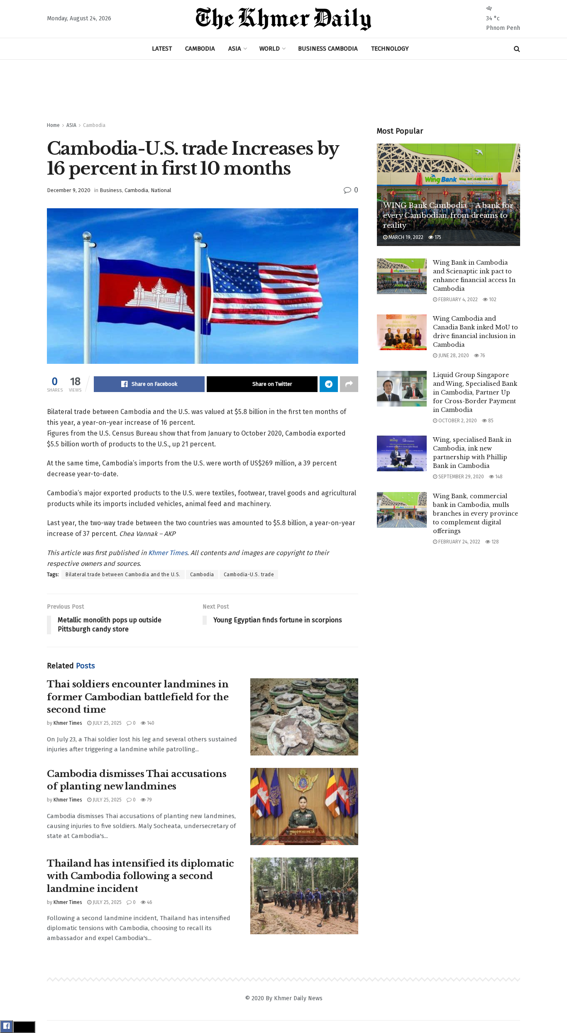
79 (149, 800)
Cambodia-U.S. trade (249, 574)
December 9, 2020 (68, 190)
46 (149, 902)
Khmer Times (167, 553)
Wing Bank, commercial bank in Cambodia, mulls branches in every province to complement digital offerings (475, 513)
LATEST (162, 48)
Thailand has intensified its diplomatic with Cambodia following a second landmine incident (140, 876)
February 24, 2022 (458, 542)
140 (150, 723)
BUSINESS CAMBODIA (328, 48)
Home (53, 125)
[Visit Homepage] (283, 19)
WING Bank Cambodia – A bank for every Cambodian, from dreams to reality (448, 215)
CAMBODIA (200, 48)
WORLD (269, 48)
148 (498, 477)
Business (111, 190)
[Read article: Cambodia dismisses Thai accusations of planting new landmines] (304, 806)
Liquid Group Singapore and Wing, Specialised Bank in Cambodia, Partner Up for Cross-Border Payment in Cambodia (475, 392)
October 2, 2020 (457, 421)
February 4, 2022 (457, 299)
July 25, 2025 (106, 723)
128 (494, 542)
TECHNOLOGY (390, 48)
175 (437, 237)
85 (490, 421)
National (161, 190)
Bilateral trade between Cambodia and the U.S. (123, 574)
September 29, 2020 (460, 477)
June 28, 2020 (453, 355)
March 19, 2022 (405, 237)
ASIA (234, 48)
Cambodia (94, 125)
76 (482, 355)
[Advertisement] (283, 91)
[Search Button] (517, 48)
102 (492, 299)
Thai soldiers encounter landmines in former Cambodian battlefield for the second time (137, 697)
